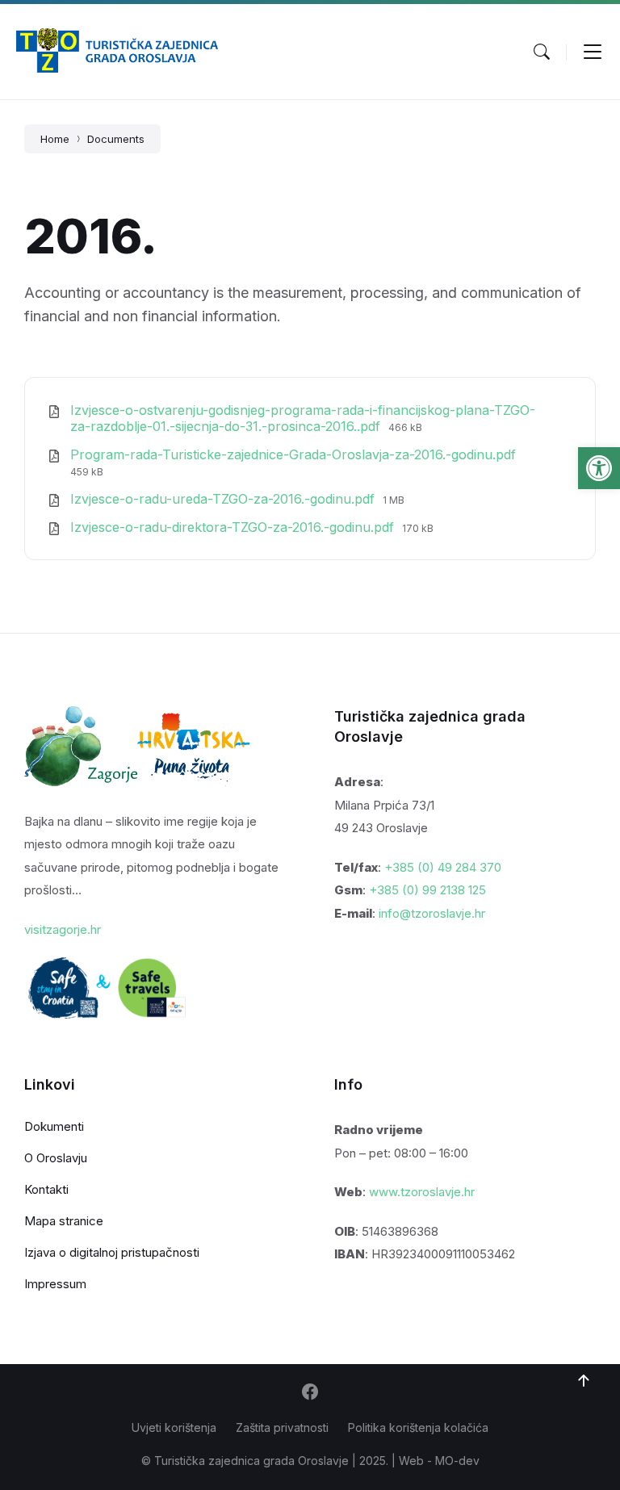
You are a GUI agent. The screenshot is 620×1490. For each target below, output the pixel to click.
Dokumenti (54, 1126)
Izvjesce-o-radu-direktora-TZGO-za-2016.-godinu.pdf (234, 527)
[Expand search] (542, 52)
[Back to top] (584, 1381)
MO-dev (457, 1460)
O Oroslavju (55, 1158)
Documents (116, 138)
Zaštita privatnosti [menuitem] (282, 1427)
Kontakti (46, 1189)
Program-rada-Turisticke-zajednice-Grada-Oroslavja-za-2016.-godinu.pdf (293, 454)
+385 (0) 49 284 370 (442, 867)
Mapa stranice (63, 1220)
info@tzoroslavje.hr (432, 913)
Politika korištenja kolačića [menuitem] (418, 1427)
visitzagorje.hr (62, 929)
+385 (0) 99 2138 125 (427, 890)
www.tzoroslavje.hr (422, 1191)
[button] (599, 468)
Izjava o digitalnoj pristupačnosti (111, 1252)
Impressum (55, 1283)
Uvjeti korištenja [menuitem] (174, 1427)
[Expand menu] (592, 52)
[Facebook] (310, 1393)
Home (54, 138)
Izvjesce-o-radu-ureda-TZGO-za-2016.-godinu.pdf (224, 499)
